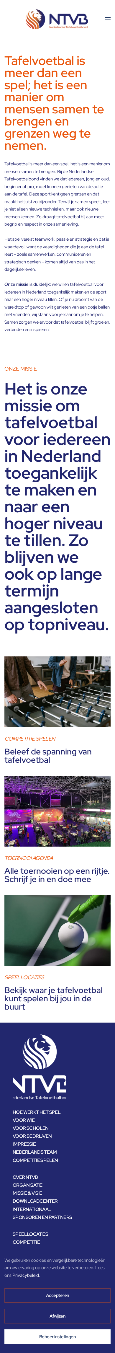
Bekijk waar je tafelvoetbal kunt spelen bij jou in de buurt (53, 998)
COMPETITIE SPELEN (35, 1160)
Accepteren (57, 1295)
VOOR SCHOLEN (31, 1128)
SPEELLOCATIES (30, 1234)
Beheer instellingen (57, 1337)
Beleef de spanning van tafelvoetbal (48, 755)
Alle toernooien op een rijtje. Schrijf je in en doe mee (57, 875)
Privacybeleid (25, 1275)
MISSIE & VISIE (27, 1193)
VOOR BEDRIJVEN (32, 1136)
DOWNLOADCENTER (35, 1201)
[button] (108, 19)
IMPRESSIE (24, 1144)
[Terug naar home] (57, 19)
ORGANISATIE (27, 1185)
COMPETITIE (26, 1242)
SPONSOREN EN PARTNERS (42, 1217)
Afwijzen (57, 1316)
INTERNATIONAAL (32, 1209)
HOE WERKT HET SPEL (36, 1112)
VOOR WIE (23, 1120)
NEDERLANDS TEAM (35, 1152)
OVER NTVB (25, 1177)
